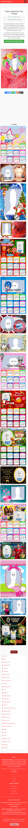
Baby (4, 659)
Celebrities (5, 671)
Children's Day (6, 674)
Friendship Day (6, 686)
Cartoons (5, 668)
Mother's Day (6, 720)
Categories (14, 781)
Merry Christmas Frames (14, 788)
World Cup (5, 747)
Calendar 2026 (6, 665)
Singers (5, 732)
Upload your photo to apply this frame (14, 41)
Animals (5, 656)
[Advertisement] (14, 109)
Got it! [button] (14, 824)
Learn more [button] (21, 821)
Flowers (5, 683)
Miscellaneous (6, 717)
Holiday (5, 705)
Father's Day (6, 677)
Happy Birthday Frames (14, 793)
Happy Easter (6, 699)
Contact (14, 776)
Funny (4, 689)
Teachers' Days (6, 738)
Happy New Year (7, 702)
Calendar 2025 (6, 662)
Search (14, 652)
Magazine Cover (7, 711)
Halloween (5, 692)
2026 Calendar (14, 786)
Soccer (5, 735)
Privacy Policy (14, 815)
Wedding (5, 744)
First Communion (7, 680)
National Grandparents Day (9, 723)
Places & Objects (7, 726)
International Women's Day (9, 708)
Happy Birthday (6, 696)
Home (10, 16)
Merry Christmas (7, 714)
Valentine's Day (16, 16)
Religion (5, 729)
